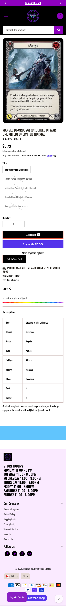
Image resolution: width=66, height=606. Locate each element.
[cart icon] (60, 16)
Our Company (11, 503)
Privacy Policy (9, 524)
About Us (7, 534)
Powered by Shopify (42, 568)
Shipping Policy (10, 519)
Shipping (6, 151)
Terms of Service (11, 529)
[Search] (58, 30)
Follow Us (9, 546)
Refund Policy (9, 514)
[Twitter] (14, 553)
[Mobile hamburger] (6, 16)
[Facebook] (7, 553)
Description (9, 312)
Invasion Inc (28, 568)
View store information (11, 279)
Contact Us (8, 539)
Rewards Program (11, 509)
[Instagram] (22, 553)
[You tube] (29, 553)
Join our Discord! (33, 3)
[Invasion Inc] (33, 16)
